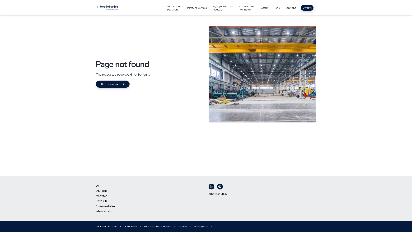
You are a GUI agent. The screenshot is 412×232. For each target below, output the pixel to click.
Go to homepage (110, 84)
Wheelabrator (104, 211)
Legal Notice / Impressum (157, 226)
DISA (98, 185)
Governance (130, 226)
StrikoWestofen (105, 206)
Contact (307, 7)
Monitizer (101, 196)
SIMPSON (101, 201)
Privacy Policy (201, 226)
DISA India (101, 191)
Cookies (182, 226)
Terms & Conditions (106, 226)
